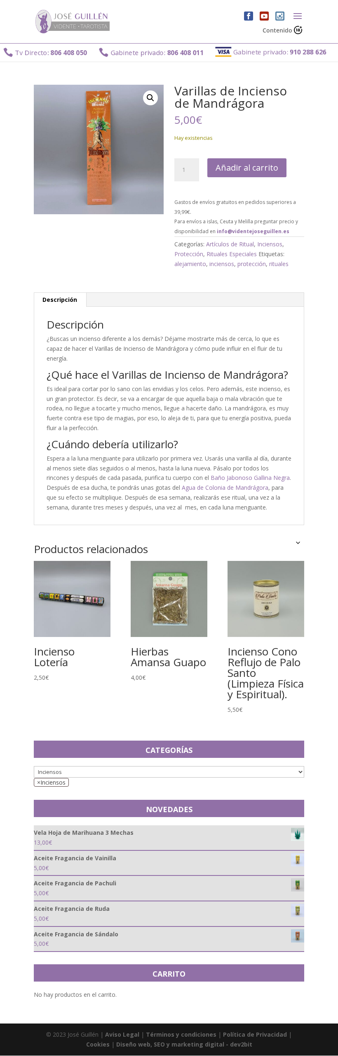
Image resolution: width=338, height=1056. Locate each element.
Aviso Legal (122, 1034)
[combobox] (51, 782)
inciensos (221, 264)
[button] (150, 97)
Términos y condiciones (181, 1034)
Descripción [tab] (59, 299)
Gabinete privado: (139, 52)
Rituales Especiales (232, 254)
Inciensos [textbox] (51, 782)
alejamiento (190, 264)
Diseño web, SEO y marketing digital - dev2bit (184, 1044)
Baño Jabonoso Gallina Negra (250, 478)
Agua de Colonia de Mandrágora (225, 487)
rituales (279, 264)
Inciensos (269, 244)
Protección (188, 254)
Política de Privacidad (255, 1034)
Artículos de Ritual (230, 244)
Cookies (98, 1044)
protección (251, 264)
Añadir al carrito (247, 167)
